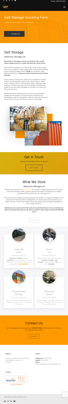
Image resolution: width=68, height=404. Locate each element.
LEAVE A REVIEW (16, 384)
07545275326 (44, 360)
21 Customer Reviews (21, 381)
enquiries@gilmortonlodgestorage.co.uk (48, 364)
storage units (27, 189)
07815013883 (47, 358)
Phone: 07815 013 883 (58, 1)
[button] (64, 7)
